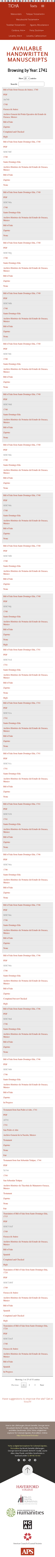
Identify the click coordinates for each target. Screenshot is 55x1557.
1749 (5, 1231)
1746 (5, 869)
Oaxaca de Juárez (10, 109)
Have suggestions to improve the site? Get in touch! (27, 1400)
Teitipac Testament (34, 14)
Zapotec (6, 126)
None (5, 184)
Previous (15, 1385)
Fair (5, 1155)
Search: (14, 84)
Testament (7, 1140)
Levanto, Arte (15, 36)
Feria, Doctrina (36, 30)
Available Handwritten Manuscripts (27, 54)
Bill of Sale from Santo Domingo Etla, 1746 (21, 854)
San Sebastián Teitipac (12, 1180)
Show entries (27, 78)
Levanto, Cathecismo (35, 36)
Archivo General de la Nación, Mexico (19, 1135)
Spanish (6, 1254)
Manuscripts (16, 14)
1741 (5, 664)
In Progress (8, 1102)
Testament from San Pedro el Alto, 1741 (20, 1109)
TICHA (13, 5)
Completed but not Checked (15, 998)
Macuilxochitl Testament (27, 19)
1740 (5, 104)
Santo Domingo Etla (12, 161)
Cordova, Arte (18, 30)
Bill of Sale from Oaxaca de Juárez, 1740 (20, 89)
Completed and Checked (13, 131)
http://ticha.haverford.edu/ (27, 1435)
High (5, 136)
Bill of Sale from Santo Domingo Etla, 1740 (21, 141)
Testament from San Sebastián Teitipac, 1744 (22, 1160)
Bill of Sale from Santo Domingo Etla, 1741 (21, 649)
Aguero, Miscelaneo (38, 25)
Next (42, 1385)
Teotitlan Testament (15, 25)
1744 (5, 1175)
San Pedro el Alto (10, 1129)
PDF (5, 94)
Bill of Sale (8, 121)
